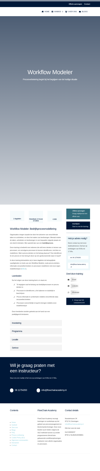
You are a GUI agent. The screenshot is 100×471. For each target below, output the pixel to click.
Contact (87, 4)
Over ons (72, 12)
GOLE (23, 269)
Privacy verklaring (18, 435)
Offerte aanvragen (75, 4)
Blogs (85, 12)
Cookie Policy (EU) (18, 437)
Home (47, 12)
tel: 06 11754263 (75, 257)
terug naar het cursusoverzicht (79, 301)
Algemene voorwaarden (20, 440)
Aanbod (57, 12)
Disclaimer (15, 443)
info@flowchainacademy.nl (78, 265)
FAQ (13, 432)
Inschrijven (76, 224)
